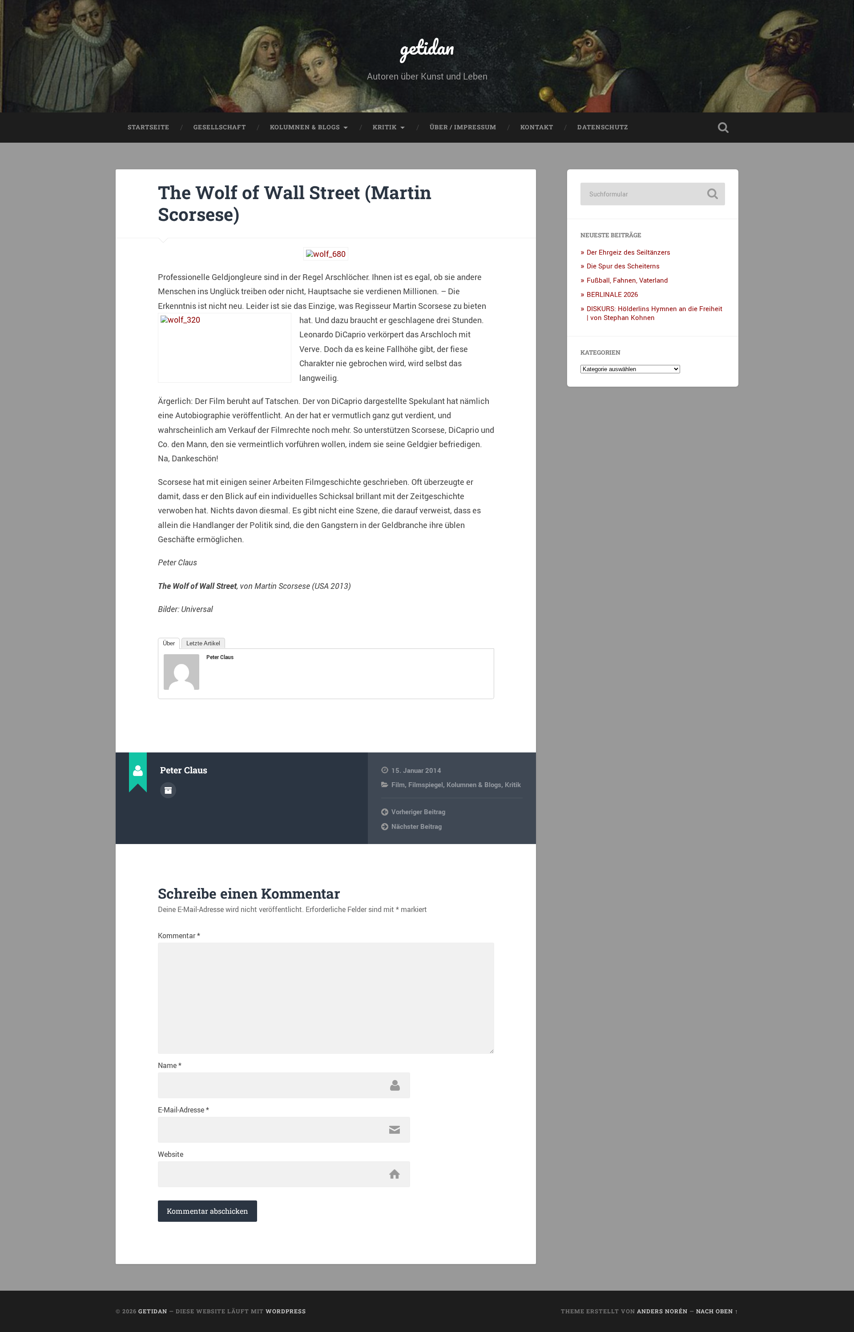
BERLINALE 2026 (612, 294)
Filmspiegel (425, 784)
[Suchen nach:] (652, 194)
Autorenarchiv (168, 790)
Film (398, 784)
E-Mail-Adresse (183, 1109)
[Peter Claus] (181, 686)
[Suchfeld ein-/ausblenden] (723, 127)
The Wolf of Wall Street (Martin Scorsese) (294, 203)
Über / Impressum (463, 127)
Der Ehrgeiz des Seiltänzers (628, 252)
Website (170, 1154)
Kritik (385, 127)
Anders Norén (662, 1311)
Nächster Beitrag (416, 826)
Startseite (148, 127)
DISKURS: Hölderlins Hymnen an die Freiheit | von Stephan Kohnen (654, 313)
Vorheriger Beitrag (418, 811)
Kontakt (536, 127)
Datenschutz (602, 127)
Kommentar (179, 935)
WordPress (286, 1311)
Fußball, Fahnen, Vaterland (627, 280)
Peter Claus (220, 656)
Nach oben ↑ (717, 1311)
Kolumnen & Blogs (305, 127)
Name (169, 1065)
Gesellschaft (219, 127)
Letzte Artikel (203, 643)
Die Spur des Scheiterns (623, 265)
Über (169, 643)
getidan (427, 47)
